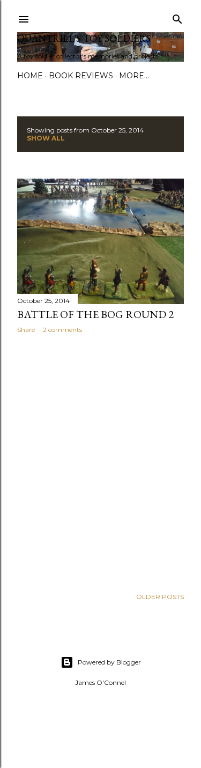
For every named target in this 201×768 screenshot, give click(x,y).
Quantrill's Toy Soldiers (84, 38)
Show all (46, 138)
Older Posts (160, 597)
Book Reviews (81, 75)
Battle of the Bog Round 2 (95, 314)
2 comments (62, 330)
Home (30, 75)
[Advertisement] (100, 461)
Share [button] (26, 330)
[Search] (177, 16)
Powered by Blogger (109, 662)
